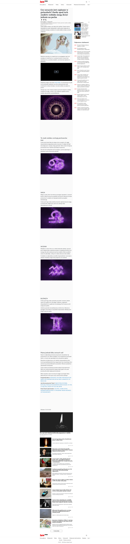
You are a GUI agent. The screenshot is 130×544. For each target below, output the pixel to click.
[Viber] (46, 20)
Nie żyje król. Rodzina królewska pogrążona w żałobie (83, 46)
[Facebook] (42, 20)
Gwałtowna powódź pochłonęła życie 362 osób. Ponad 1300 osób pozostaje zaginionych (83, 62)
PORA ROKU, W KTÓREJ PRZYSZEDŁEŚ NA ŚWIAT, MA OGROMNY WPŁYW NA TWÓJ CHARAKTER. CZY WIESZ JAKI (56, 379)
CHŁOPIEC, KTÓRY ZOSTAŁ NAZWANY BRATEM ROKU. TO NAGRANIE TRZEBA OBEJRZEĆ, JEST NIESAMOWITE (56, 390)
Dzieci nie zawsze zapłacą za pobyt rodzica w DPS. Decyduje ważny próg (83, 67)
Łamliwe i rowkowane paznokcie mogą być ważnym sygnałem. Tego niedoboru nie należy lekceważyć (83, 108)
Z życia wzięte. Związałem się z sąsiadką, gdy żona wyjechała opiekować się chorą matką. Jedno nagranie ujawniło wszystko (83, 76)
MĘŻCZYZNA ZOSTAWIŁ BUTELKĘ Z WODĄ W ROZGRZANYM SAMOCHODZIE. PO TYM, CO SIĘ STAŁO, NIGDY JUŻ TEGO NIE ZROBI (56, 385)
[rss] (86, 1)
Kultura (62, 4)
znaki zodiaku (58, 82)
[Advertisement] (56, 129)
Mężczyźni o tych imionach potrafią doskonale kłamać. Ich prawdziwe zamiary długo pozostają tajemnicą (83, 52)
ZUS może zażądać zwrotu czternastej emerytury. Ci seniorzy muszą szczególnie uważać (83, 100)
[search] (89, 2)
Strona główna (43, 4)
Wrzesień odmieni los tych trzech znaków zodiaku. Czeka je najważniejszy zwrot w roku (83, 95)
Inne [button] (88, 4)
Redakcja (84, 538)
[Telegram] (44, 20)
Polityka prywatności (67, 540)
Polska (57, 4)
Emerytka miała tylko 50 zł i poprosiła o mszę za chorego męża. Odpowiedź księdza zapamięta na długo (83, 91)
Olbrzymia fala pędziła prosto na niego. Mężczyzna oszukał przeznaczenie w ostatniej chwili (83, 81)
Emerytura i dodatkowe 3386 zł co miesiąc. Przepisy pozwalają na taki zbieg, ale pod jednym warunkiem (83, 85)
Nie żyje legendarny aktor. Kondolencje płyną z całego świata (83, 49)
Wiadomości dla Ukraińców (79, 4)
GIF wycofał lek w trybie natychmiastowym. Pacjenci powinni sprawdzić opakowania (82, 104)
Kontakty (60, 540)
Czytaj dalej (56, 531)
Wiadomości (50, 4)
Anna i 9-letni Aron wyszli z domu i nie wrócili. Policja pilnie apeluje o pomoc (83, 71)
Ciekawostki (68, 4)
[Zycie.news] (44, 2)
